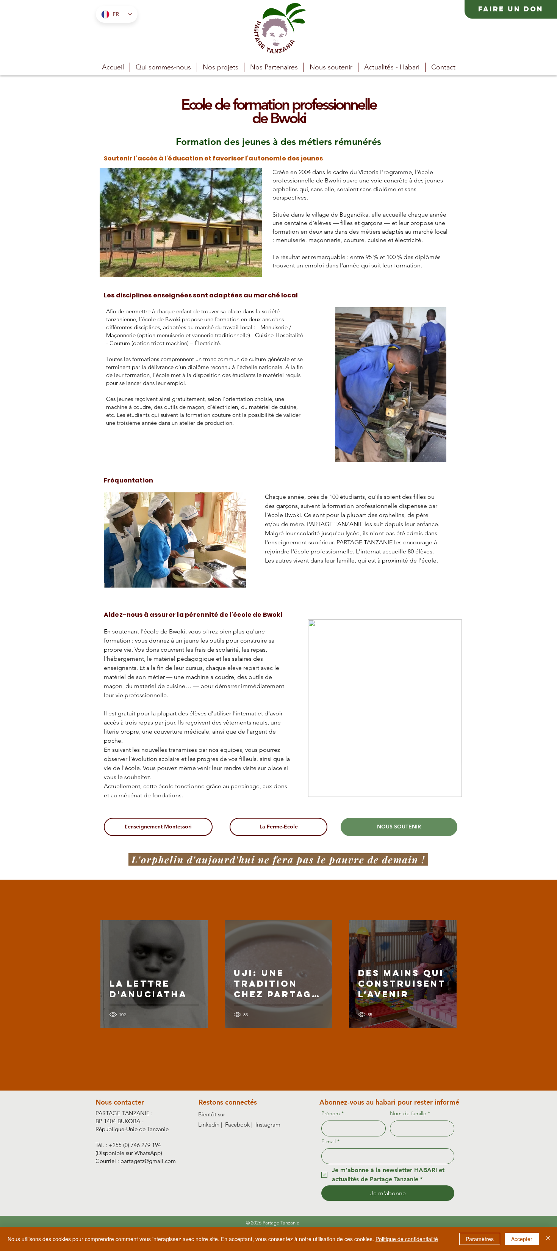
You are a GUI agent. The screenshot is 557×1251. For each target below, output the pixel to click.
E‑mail (330, 1141)
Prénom (332, 1113)
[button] (220, 67)
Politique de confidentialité (407, 1239)
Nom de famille (410, 1113)
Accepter (521, 1239)
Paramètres (480, 1239)
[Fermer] (547, 1239)
